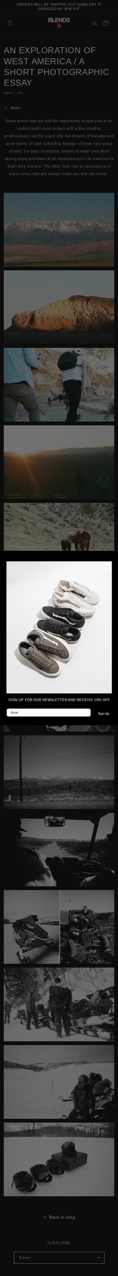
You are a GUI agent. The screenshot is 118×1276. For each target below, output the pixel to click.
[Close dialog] (106, 566)
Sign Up (103, 714)
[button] (59, 627)
